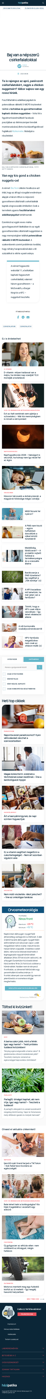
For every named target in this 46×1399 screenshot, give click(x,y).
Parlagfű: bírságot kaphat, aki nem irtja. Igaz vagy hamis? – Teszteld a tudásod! (22, 1102)
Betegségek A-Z (9, 1355)
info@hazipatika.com (8, 1392)
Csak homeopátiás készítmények (21, 689)
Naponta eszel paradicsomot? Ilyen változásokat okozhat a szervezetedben (22, 737)
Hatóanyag (34, 659)
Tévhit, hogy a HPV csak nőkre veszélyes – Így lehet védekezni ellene (33, 611)
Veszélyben (8, 493)
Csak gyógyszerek (15, 674)
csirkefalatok (26, 326)
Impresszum (11, 1324)
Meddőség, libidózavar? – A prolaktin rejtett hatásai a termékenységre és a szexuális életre (33, 555)
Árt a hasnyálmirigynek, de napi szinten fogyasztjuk (20, 818)
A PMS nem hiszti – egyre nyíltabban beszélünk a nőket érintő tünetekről (33, 532)
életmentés (8, 1283)
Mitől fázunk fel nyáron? (32, 512)
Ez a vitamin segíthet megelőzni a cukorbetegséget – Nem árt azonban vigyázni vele (23, 855)
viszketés (8, 890)
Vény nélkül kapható (16, 684)
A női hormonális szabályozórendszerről (30, 627)
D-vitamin (8, 369)
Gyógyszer (12, 659)
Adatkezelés (12, 1334)
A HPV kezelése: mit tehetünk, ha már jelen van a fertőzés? (33, 593)
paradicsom (9, 731)
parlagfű (8, 1095)
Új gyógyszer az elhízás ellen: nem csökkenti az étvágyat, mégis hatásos (21, 1248)
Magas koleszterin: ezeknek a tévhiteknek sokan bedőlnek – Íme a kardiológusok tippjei (22, 776)
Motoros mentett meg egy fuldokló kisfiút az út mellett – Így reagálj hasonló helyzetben (21, 1289)
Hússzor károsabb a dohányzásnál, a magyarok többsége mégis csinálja (22, 497)
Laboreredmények (10, 1348)
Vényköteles (12, 679)
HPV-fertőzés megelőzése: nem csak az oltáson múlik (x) (33, 641)
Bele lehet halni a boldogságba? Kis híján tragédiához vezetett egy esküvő (22, 1207)
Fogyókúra (8, 1242)
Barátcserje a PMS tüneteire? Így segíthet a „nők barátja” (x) (33, 576)
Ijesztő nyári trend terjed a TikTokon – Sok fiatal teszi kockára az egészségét (22, 1166)
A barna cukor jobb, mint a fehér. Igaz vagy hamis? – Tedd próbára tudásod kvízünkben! (21, 1044)
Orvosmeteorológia (11, 8)
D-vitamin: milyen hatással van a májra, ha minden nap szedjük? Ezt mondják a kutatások (21, 375)
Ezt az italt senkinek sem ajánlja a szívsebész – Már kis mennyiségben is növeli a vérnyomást (22, 416)
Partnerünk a (24, 997)
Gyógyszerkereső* (10, 1362)
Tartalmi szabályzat (11, 1339)
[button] (23, 1348)
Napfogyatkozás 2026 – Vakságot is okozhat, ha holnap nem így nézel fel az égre (22, 458)
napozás (7, 1160)
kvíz (5, 1037)
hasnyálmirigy (10, 812)
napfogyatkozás (10, 451)
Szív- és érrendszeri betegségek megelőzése (22, 410)
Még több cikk (33, 1299)
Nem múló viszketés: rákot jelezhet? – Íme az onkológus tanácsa (23, 896)
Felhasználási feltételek (12, 1329)
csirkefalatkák (9, 326)
